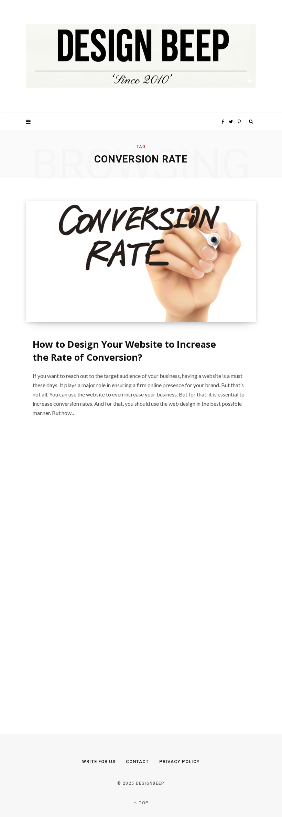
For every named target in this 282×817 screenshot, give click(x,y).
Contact (137, 761)
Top (143, 803)
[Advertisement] (77, 577)
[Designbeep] (141, 56)
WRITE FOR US (99, 761)
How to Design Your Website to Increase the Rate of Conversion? (124, 350)
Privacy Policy (179, 761)
